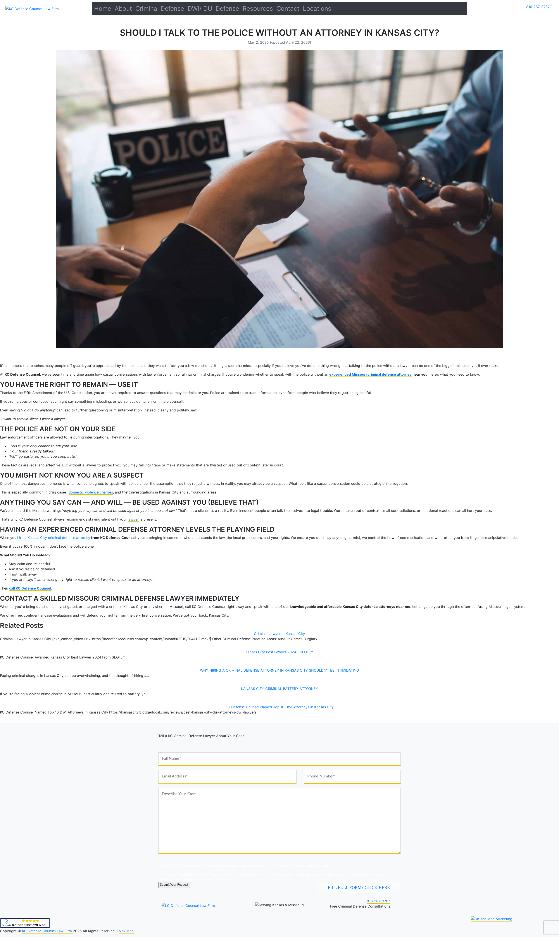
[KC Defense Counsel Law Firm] (32, 8)
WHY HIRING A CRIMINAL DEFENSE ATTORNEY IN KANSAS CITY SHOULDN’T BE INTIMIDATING (279, 670)
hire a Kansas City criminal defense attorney (53, 537)
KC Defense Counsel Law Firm (47, 931)
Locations (317, 8)
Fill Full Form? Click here (359, 887)
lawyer (133, 519)
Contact (287, 8)
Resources (258, 8)
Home (102, 8)
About (123, 8)
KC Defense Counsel (29, 925)
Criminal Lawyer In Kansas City (279, 633)
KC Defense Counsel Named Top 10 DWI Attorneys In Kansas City (280, 707)
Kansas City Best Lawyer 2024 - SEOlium (279, 652)
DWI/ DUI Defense (213, 8)
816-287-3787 (538, 7)
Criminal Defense (159, 8)
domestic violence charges (91, 492)
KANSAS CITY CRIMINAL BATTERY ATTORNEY (279, 688)
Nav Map (126, 931)
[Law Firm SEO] (491, 919)
